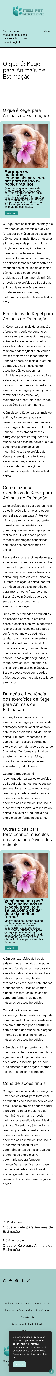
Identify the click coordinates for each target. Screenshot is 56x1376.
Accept (19, 1364)
